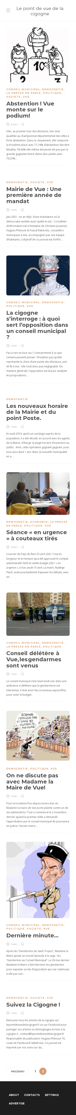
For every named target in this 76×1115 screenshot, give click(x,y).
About (14, 1095)
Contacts (32, 1095)
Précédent (18, 1071)
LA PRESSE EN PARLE (23, 92)
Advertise (16, 1103)
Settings (52, 1095)
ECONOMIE (39, 521)
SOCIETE (13, 96)
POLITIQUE (52, 92)
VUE (26, 96)
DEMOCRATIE (53, 89)
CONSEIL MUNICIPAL (23, 89)
